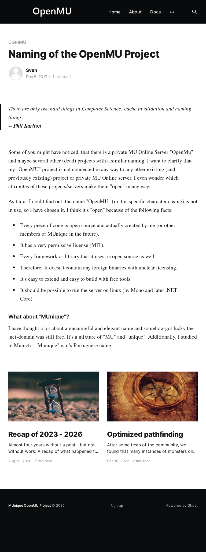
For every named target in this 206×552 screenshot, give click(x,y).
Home (114, 11)
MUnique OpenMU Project (29, 505)
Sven (31, 70)
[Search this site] (194, 12)
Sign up (117, 505)
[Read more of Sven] (15, 73)
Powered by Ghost (182, 505)
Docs (155, 11)
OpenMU (17, 42)
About (135, 11)
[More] (172, 12)
